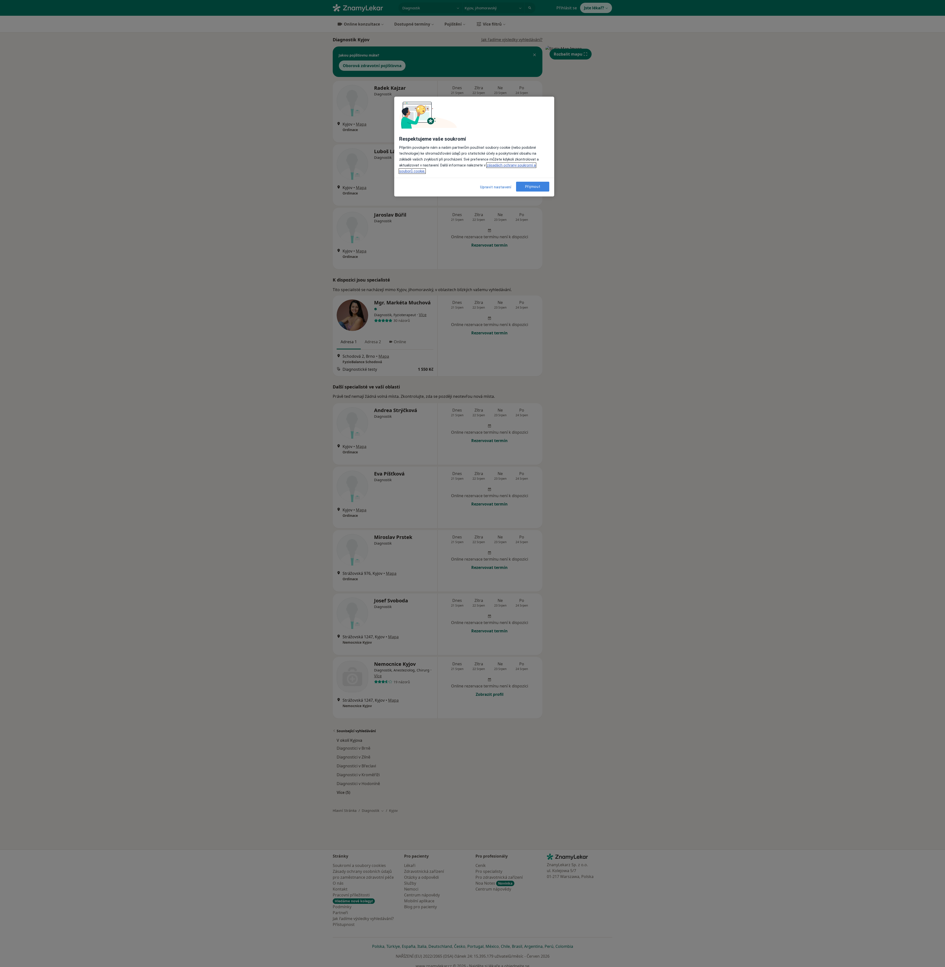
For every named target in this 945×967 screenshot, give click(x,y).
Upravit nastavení (495, 187)
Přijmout (532, 186)
